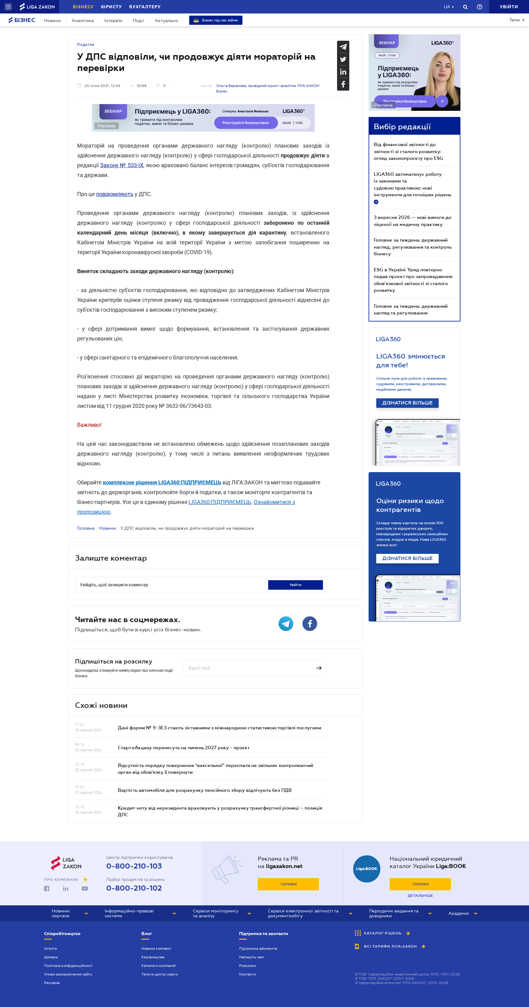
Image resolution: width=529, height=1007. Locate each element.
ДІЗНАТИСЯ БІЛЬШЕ (407, 403)
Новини (52, 20)
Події (138, 20)
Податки (85, 45)
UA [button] (447, 6)
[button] (8, 6)
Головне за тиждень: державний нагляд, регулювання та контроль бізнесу (413, 246)
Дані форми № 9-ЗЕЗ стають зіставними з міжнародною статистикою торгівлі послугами (219, 727)
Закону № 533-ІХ (121, 165)
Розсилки (247, 966)
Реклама (52, 983)
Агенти (50, 948)
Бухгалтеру (145, 6)
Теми (514, 19)
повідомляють (114, 194)
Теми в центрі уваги (159, 974)
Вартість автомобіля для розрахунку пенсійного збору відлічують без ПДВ (205, 790)
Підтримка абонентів (258, 948)
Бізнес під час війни (219, 20)
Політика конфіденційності (68, 966)
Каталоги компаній (158, 966)
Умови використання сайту (68, 974)
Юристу (111, 6)
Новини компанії (156, 948)
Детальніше (420, 895)
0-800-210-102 (134, 888)
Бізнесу (83, 6)
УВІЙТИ (296, 585)
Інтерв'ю (113, 20)
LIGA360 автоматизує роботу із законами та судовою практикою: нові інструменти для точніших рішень (412, 187)
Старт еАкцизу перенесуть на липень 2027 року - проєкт (183, 747)
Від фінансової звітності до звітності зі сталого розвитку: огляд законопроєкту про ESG (408, 151)
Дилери (51, 957)
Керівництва (152, 957)
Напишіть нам (251, 957)
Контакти (247, 974)
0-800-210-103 (134, 866)
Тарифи (288, 884)
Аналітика (83, 20)
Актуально (166, 20)
